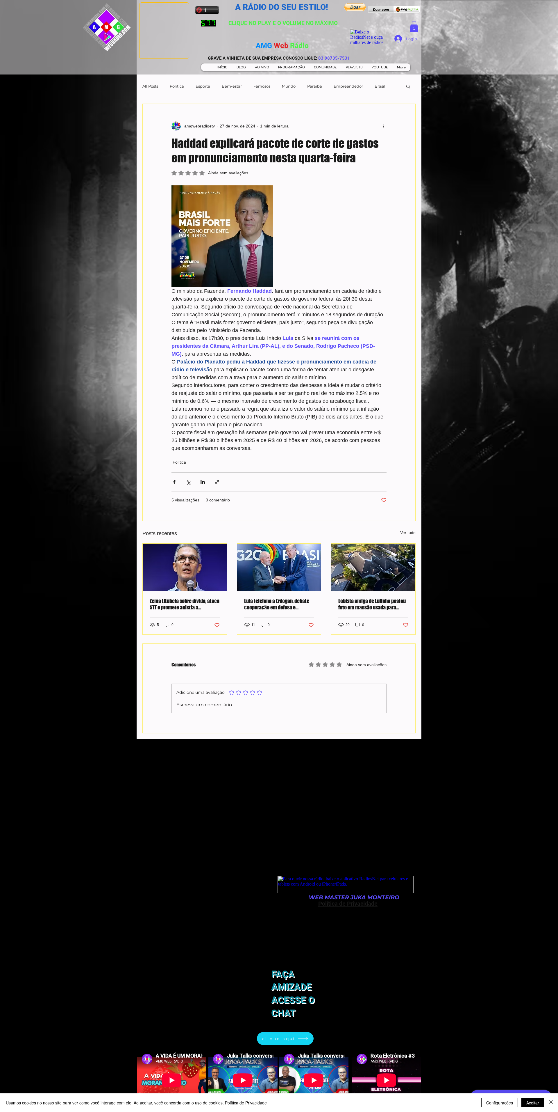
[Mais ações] (383, 126)
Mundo (289, 86)
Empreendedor (348, 86)
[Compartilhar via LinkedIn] (202, 482)
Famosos (261, 86)
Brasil (380, 86)
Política (177, 86)
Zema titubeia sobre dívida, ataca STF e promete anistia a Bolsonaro (184, 604)
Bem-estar (232, 86)
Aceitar (532, 1103)
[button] (355, 7)
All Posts (150, 86)
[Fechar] (551, 1102)
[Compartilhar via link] (217, 482)
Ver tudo (408, 532)
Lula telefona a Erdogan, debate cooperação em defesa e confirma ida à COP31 (276, 604)
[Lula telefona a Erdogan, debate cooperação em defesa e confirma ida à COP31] (279, 567)
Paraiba (314, 86)
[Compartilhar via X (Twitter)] (188, 482)
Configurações (499, 1103)
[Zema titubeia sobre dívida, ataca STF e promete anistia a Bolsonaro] (185, 567)
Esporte (203, 86)
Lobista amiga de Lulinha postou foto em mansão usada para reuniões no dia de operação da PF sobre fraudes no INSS (372, 604)
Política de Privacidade (246, 1103)
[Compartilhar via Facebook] (174, 482)
